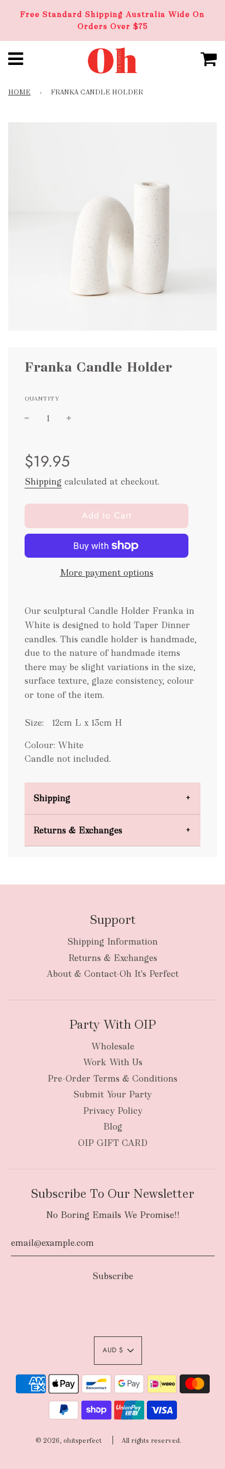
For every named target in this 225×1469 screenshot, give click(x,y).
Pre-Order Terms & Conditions (112, 1078)
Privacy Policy (113, 1110)
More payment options (106, 572)
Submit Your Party (112, 1094)
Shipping (43, 481)
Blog (112, 1126)
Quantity (42, 398)
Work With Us (113, 1062)
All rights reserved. (151, 1440)
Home (19, 92)
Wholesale (112, 1046)
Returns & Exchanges (77, 830)
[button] (118, 1350)
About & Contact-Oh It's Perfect (112, 974)
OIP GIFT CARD (112, 1143)
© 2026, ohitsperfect (68, 1440)
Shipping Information (112, 941)
